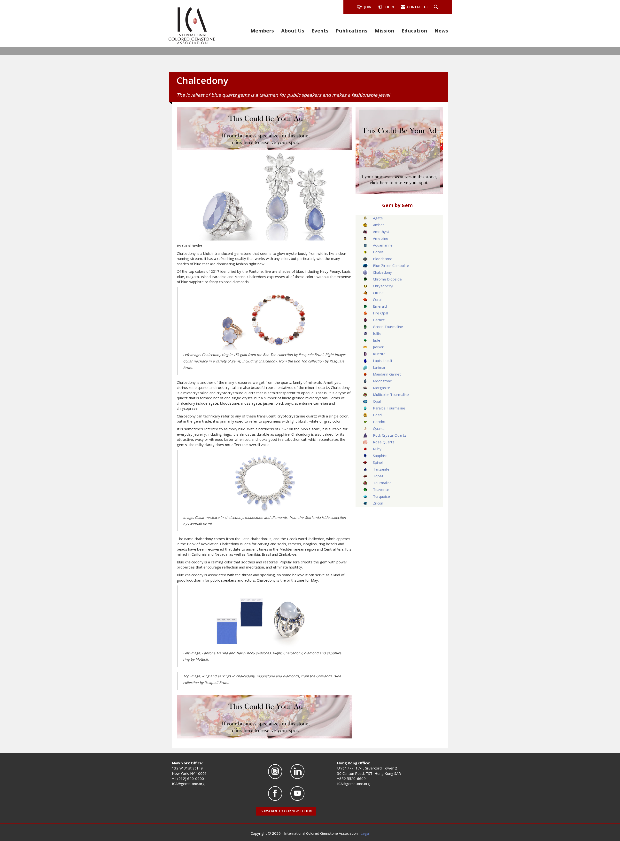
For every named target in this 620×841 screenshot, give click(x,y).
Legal (365, 833)
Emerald (380, 306)
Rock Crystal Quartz (389, 435)
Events (319, 30)
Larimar (379, 367)
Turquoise (381, 496)
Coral (377, 299)
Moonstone (382, 380)
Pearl (377, 414)
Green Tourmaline (388, 326)
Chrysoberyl (383, 285)
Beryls (378, 251)
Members (262, 30)
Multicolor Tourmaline (391, 394)
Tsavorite (381, 489)
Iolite (377, 333)
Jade (376, 340)
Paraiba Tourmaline (389, 408)
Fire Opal (380, 313)
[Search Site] (437, 7)
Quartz (379, 428)
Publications (351, 30)
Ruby (377, 448)
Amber (378, 224)
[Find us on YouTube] (297, 793)
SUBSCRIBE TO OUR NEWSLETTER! (286, 811)
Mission (384, 30)
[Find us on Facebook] (275, 793)
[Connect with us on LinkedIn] (297, 771)
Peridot (379, 421)
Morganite (381, 387)
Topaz (378, 475)
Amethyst (381, 231)
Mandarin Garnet (387, 374)
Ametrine (380, 238)
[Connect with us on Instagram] (275, 771)
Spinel (378, 462)
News (441, 30)
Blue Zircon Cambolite (391, 265)
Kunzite (379, 353)
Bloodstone (382, 258)
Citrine (378, 292)
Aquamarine (383, 245)
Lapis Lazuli (382, 360)
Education (414, 30)
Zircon (378, 503)
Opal (377, 401)
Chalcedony (382, 272)
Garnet (379, 319)
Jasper (378, 346)
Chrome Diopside (387, 279)
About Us (292, 30)
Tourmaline (382, 482)
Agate (378, 218)
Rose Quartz (383, 442)
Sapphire (380, 455)
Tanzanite (381, 469)
